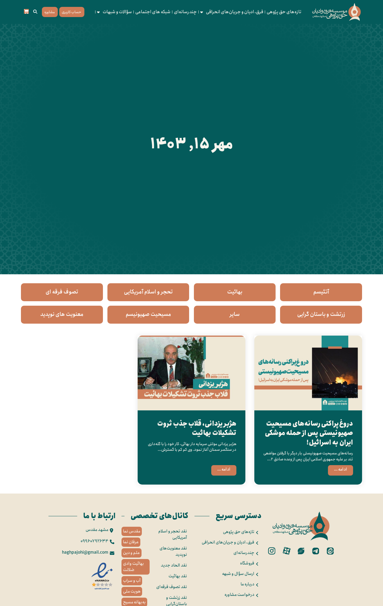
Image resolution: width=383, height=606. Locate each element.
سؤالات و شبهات (117, 12)
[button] (35, 12)
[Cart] (26, 11)
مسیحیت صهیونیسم (148, 314)
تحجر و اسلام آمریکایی (148, 292)
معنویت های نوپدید (61, 314)
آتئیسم (321, 292)
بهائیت (234, 292)
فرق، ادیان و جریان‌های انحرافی (234, 12)
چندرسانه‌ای (185, 12)
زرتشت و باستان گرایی (321, 314)
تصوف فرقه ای (61, 292)
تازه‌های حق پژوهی (284, 12)
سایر (235, 314)
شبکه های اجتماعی (153, 12)
